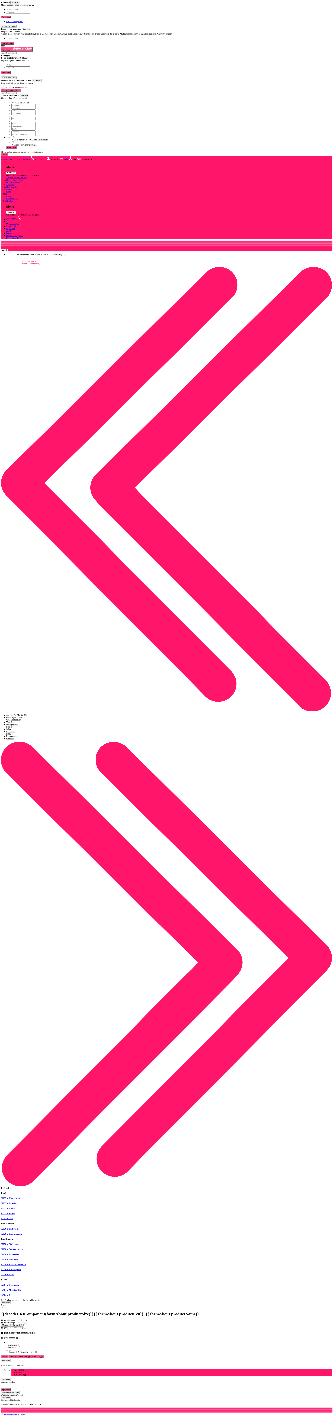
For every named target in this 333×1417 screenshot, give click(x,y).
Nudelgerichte (12, 187)
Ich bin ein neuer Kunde (11, 90)
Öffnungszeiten (12, 224)
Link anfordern (7, 43)
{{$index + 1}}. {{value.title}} (12, 1325)
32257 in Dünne (8, 1208)
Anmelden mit (7, 50)
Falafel (9, 189)
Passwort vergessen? (14, 22)
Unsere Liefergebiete (14, 235)
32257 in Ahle (7, 1218)
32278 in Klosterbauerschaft (13, 1264)
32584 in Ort (6, 1295)
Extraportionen (12, 199)
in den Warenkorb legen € (26, 1357)
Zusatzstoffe (11, 226)
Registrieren (11, 147)
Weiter (4, 1357)
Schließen (15, 2)
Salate (8, 192)
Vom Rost (10, 185)
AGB (8, 231)
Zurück (4, 250)
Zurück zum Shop (8, 26)
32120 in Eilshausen (9, 1229)
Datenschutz (11, 233)
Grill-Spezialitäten (13, 182)
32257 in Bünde (8, 1213)
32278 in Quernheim (10, 1259)
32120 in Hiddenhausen (11, 1234)
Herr (20, 103)
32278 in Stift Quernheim (12, 1249)
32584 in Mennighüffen (11, 1290)
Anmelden (6, 17)
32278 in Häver (7, 1275)
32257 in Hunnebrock (10, 1198)
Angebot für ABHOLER (16, 178)
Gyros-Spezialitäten (14, 180)
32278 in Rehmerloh (10, 1254)
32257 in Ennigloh (9, 1203)
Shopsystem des (12, 238)
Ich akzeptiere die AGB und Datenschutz (31, 140)
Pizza (8, 196)
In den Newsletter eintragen (25, 145)
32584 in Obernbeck (10, 1285)
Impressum (10, 228)
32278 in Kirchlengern (11, 1269)
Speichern (6, 1390)
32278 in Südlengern (10, 1244)
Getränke (10, 201)
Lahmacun (10, 194)
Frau (27, 103)
